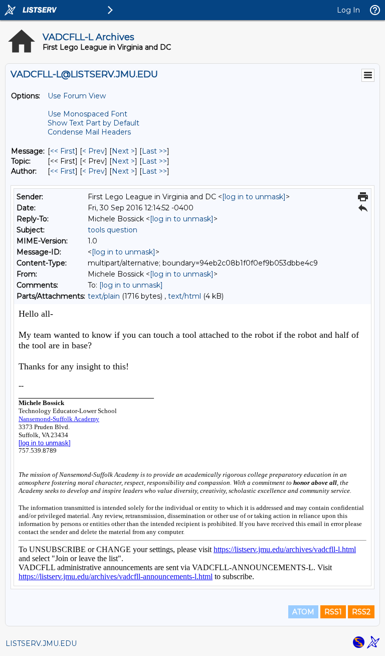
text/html (184, 296)
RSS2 (361, 611)
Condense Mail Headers (89, 132)
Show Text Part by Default (93, 122)
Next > (123, 151)
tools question (112, 229)
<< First (62, 151)
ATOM (303, 611)
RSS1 (333, 611)
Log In (348, 10)
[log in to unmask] (254, 196)
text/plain (104, 296)
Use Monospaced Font (87, 113)
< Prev (93, 151)
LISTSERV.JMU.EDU (41, 643)
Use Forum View (77, 95)
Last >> (154, 151)
